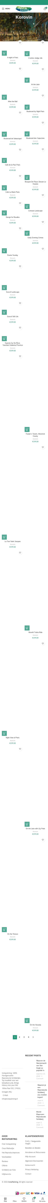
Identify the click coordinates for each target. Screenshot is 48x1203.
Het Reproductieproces (11, 1153)
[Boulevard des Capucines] (35, 127)
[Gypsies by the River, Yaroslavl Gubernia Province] (12, 332)
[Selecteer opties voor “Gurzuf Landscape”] (4, 287)
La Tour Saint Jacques (13, 541)
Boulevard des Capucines (35, 138)
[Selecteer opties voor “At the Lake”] (27, 80)
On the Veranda (35, 1025)
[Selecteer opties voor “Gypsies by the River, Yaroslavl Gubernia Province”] (4, 338)
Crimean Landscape (35, 211)
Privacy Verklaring (31, 1170)
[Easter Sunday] (12, 239)
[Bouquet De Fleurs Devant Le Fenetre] (35, 163)
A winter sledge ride (35, 58)
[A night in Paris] (12, 47)
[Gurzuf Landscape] (12, 276)
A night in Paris (12, 57)
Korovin (12, 60)
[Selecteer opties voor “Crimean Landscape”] (27, 206)
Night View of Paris (12, 738)
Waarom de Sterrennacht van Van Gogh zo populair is (41, 1065)
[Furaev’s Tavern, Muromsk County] (35, 338)
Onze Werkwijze (8, 1148)
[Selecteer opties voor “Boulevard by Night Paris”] (27, 107)
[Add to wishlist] (20, 42)
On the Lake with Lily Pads (35, 829)
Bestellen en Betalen (32, 1148)
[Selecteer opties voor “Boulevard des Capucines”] (27, 133)
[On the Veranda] (35, 929)
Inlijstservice (6, 1174)
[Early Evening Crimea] (35, 227)
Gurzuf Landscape (12, 292)
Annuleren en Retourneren (35, 1152)
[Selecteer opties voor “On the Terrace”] (4, 929)
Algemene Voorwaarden (34, 1161)
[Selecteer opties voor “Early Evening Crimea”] (27, 233)
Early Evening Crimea (35, 238)
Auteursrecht (30, 1165)
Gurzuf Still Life (12, 316)
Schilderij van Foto (9, 1170)
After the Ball (12, 101)
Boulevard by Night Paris (35, 111)
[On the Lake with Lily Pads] (35, 733)
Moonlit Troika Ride (35, 632)
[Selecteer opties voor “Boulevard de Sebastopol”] (4, 134)
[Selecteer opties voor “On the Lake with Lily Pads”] (27, 824)
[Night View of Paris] (12, 642)
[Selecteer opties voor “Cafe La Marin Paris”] (4, 187)
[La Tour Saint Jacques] (12, 446)
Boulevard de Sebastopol (13, 139)
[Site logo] (24, 9)
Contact (28, 1174)
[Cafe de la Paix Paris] (12, 154)
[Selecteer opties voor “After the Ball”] (4, 97)
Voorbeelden (6, 1157)
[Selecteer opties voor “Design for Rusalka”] (4, 212)
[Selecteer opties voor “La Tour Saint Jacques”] (4, 537)
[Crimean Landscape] (35, 200)
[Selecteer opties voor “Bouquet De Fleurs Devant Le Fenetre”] (27, 177)
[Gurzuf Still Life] (12, 307)
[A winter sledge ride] (35, 47)
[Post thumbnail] (29, 1070)
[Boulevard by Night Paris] (35, 101)
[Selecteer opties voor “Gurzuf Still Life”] (4, 312)
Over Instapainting (9, 1144)
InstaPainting (13, 1182)
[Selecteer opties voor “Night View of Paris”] (4, 733)
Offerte (4, 1166)
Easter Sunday (12, 255)
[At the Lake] (35, 74)
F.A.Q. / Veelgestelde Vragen (32, 1143)
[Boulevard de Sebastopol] (12, 123)
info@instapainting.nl (10, 1099)
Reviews (5, 1161)
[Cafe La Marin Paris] (12, 181)
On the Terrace (12, 934)
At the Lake (35, 84)
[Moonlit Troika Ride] (35, 537)
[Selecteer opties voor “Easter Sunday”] (4, 250)
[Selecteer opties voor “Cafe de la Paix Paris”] (4, 160)
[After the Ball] (12, 82)
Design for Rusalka (12, 217)
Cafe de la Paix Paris (12, 165)
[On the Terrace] (12, 838)
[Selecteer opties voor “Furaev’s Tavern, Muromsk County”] (27, 429)
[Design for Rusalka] (12, 207)
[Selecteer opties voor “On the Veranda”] (27, 1020)
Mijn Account (30, 1157)
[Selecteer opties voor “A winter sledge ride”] (27, 53)
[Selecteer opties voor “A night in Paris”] (4, 53)
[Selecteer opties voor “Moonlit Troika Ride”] (27, 627)
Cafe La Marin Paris (13, 192)
